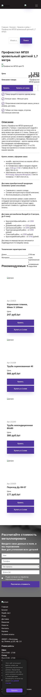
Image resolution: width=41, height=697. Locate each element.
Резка (4, 616)
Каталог (5, 610)
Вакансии (5, 622)
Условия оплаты (8, 634)
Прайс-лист (6, 613)
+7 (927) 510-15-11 (21, 177)
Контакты (5, 628)
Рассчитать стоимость (20, 584)
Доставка (5, 619)
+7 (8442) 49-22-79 (28, 168)
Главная (5, 607)
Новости (5, 625)
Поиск (26, 40)
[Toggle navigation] (36, 6)
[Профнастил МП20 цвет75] (13, 66)
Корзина (5, 631)
